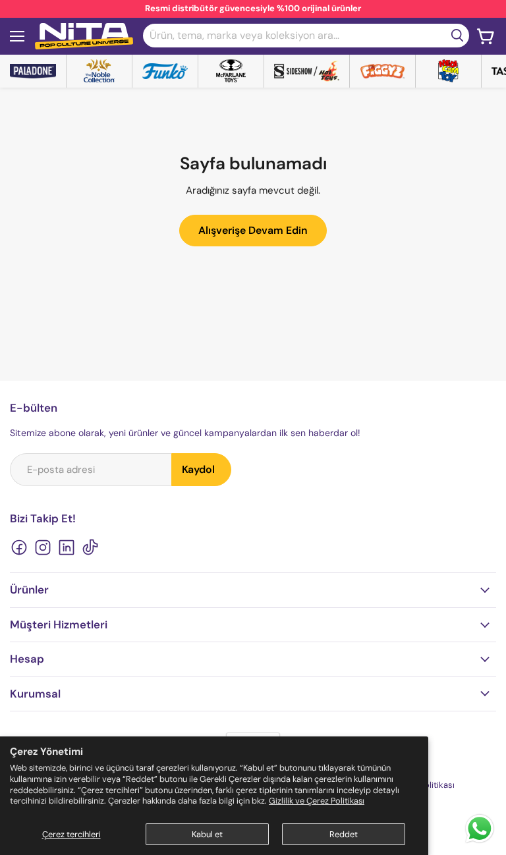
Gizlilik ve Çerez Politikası (316, 800)
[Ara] (457, 35)
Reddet (343, 834)
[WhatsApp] (479, 841)
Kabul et (207, 834)
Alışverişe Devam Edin (253, 230)
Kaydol (198, 469)
